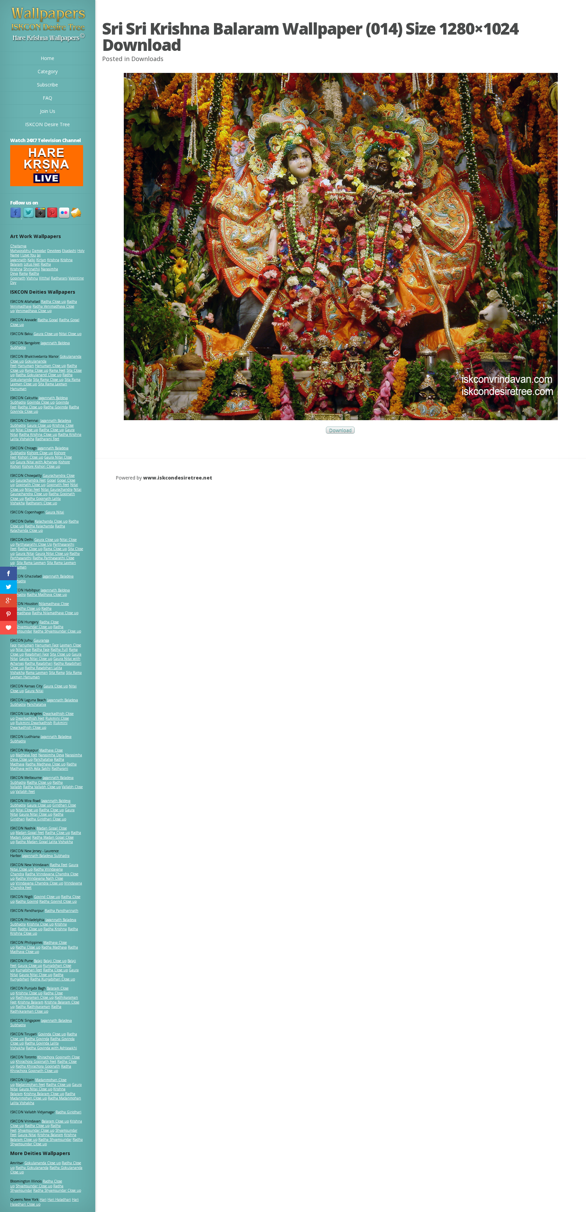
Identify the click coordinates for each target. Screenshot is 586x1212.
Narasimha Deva (51, 754)
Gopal (51, 480)
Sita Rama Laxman (31, 562)
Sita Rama (57, 672)
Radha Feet (58, 864)
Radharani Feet (47, 438)
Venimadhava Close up (34, 310)
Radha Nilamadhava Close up (55, 612)
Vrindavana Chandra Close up (39, 883)
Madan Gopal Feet (30, 832)
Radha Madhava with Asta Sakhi (43, 766)
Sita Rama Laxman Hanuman (38, 386)
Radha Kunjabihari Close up (52, 979)
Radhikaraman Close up (35, 997)
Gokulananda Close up (42, 1162)
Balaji (38, 960)
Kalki (31, 259)
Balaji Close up (54, 960)
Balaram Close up (55, 1121)
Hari (43, 1199)
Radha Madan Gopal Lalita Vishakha (44, 841)
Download (340, 430)
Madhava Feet (26, 754)
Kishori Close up (30, 457)
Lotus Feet (32, 264)
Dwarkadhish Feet (30, 718)
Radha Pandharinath (61, 910)
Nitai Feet (32, 489)
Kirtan (41, 259)
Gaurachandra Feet (31, 480)
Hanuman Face (47, 645)
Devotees (54, 250)
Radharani (59, 278)
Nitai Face (23, 649)
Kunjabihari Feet (29, 969)
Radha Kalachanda (39, 526)
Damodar (39, 250)
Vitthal (44, 278)
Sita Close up (60, 654)
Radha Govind (27, 901)
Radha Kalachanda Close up (37, 528)
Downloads (147, 59)
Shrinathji (31, 269)
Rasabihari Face (37, 654)
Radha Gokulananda (32, 1167)
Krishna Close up (40, 924)
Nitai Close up (70, 333)
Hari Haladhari (59, 1199)
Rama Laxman (37, 672)
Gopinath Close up (30, 484)
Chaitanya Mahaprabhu (20, 248)
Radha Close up (53, 301)
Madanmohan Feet (30, 1084)
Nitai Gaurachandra (57, 489)
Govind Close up (47, 896)
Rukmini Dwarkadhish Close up (38, 725)
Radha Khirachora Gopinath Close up (40, 1068)
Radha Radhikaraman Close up (35, 1009)
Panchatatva (36, 704)
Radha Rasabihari (39, 663)
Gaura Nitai (54, 512)
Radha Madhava (54, 947)
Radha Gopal (48, 319)
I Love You (28, 255)
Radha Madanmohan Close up (42, 1096)
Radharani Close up (41, 503)
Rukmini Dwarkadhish (34, 722)
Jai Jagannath (25, 257)
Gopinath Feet (57, 484)
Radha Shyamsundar (55, 1139)
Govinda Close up (41, 402)
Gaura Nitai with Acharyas (36, 462)
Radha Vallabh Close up (42, 786)
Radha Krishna (55, 928)
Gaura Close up (46, 333)
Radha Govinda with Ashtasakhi (51, 1047)
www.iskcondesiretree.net (177, 477)
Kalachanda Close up (51, 521)
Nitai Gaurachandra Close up (45, 491)
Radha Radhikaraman (33, 1006)
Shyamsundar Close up (34, 626)
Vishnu (32, 278)
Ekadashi (69, 250)
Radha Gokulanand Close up (38, 374)
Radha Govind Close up (58, 901)
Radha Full (59, 649)
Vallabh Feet (25, 791)
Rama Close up (36, 370)
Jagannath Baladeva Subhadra (41, 739)
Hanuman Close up (50, 365)
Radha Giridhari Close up (46, 819)
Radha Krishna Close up (38, 434)
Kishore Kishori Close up (41, 466)
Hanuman (26, 365)
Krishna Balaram (30, 1002)
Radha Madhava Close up (47, 594)
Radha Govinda (55, 407)
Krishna (53, 259)
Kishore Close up (40, 452)
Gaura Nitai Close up (52, 553)
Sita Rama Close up (48, 379)
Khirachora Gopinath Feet (36, 1061)
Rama (23, 273)
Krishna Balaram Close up (44, 1093)
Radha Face (41, 649)
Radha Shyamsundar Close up (57, 631)
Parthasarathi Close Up (34, 544)
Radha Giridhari (68, 1112)
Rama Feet (57, 370)
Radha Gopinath (24, 275)
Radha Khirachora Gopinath (38, 1066)
